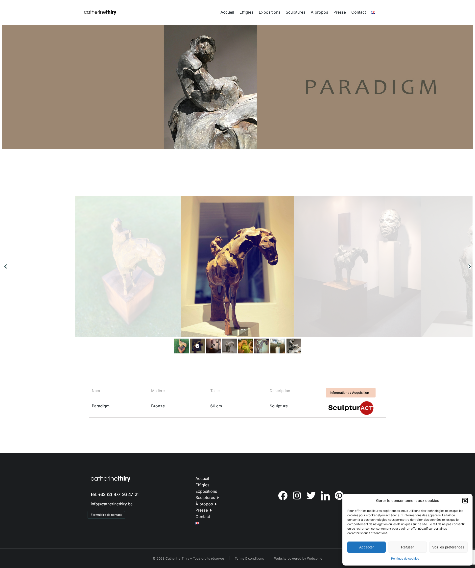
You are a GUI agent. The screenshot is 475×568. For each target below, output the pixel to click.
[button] (465, 500)
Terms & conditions (249, 558)
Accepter (366, 547)
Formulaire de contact (106, 515)
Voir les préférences (448, 547)
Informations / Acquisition (349, 393)
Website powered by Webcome (298, 558)
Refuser (407, 547)
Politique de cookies (405, 558)
